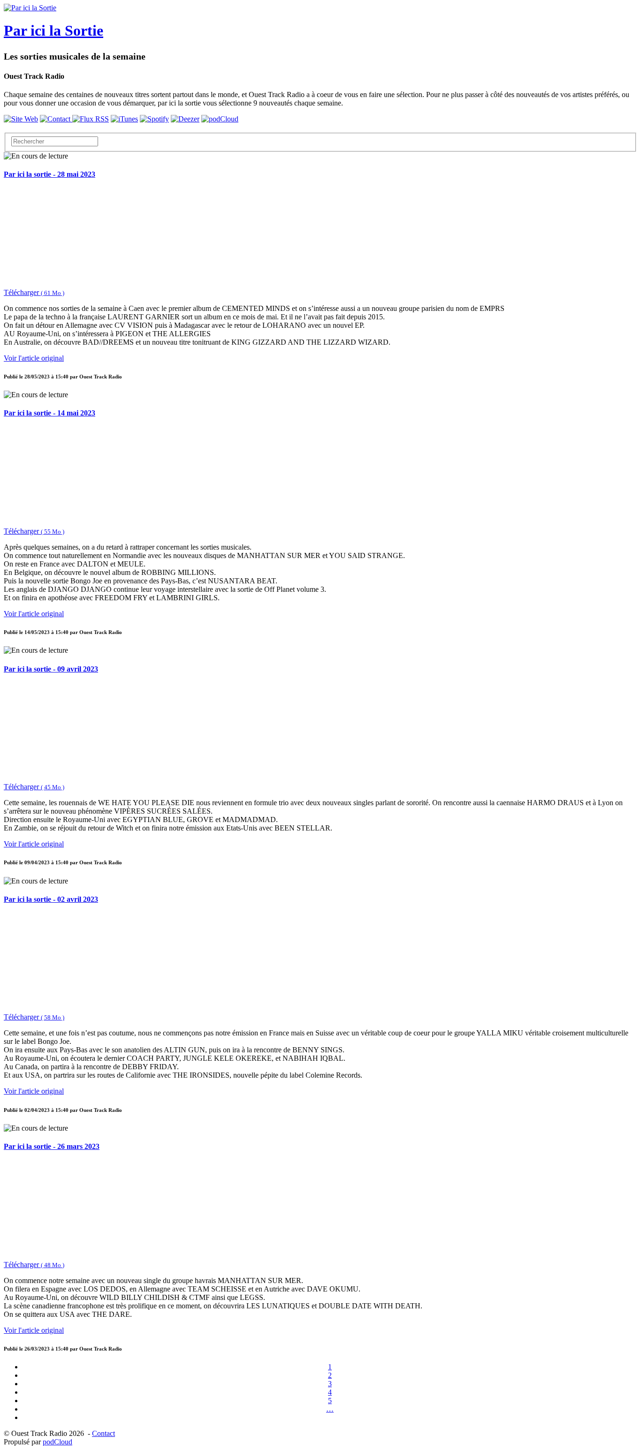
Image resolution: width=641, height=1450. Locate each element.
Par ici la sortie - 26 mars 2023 (51, 1146)
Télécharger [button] (34, 292)
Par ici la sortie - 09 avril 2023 (51, 669)
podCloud (57, 1442)
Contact (103, 1433)
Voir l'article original (34, 358)
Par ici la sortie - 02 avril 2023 (51, 899)
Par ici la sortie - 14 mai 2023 (49, 413)
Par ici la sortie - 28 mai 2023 (49, 174)
